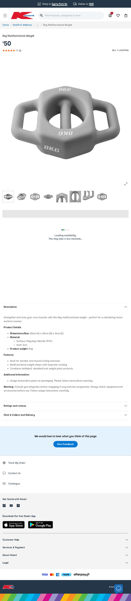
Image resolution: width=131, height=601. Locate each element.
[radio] (8, 196)
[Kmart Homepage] (22, 15)
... (38, 25)
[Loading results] (65, 229)
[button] (5, 15)
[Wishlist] (118, 15)
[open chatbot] (119, 589)
